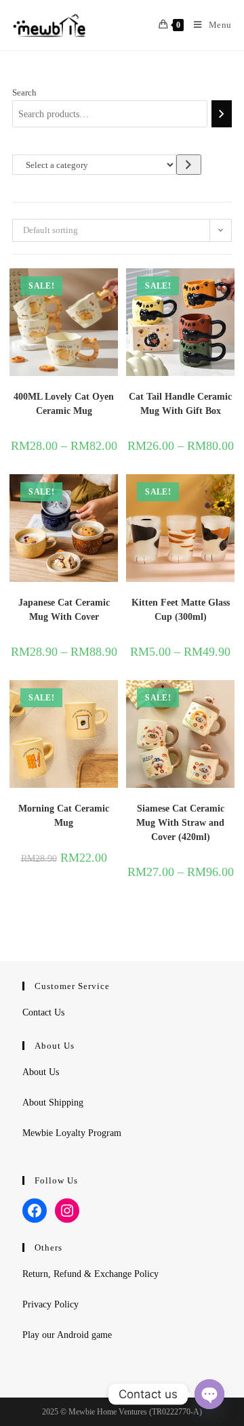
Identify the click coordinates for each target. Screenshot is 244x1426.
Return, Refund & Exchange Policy (90, 1274)
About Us (40, 1072)
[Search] (221, 113)
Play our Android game (67, 1335)
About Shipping (52, 1102)
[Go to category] (188, 164)
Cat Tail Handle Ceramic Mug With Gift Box (180, 404)
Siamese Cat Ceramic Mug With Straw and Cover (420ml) (180, 822)
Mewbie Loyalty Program (71, 1133)
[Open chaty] (209, 1394)
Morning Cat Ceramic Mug (63, 815)
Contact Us (43, 1012)
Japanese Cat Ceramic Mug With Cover (64, 609)
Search (24, 92)
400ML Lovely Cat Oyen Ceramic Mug (64, 404)
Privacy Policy (50, 1304)
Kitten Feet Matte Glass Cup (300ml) (180, 609)
